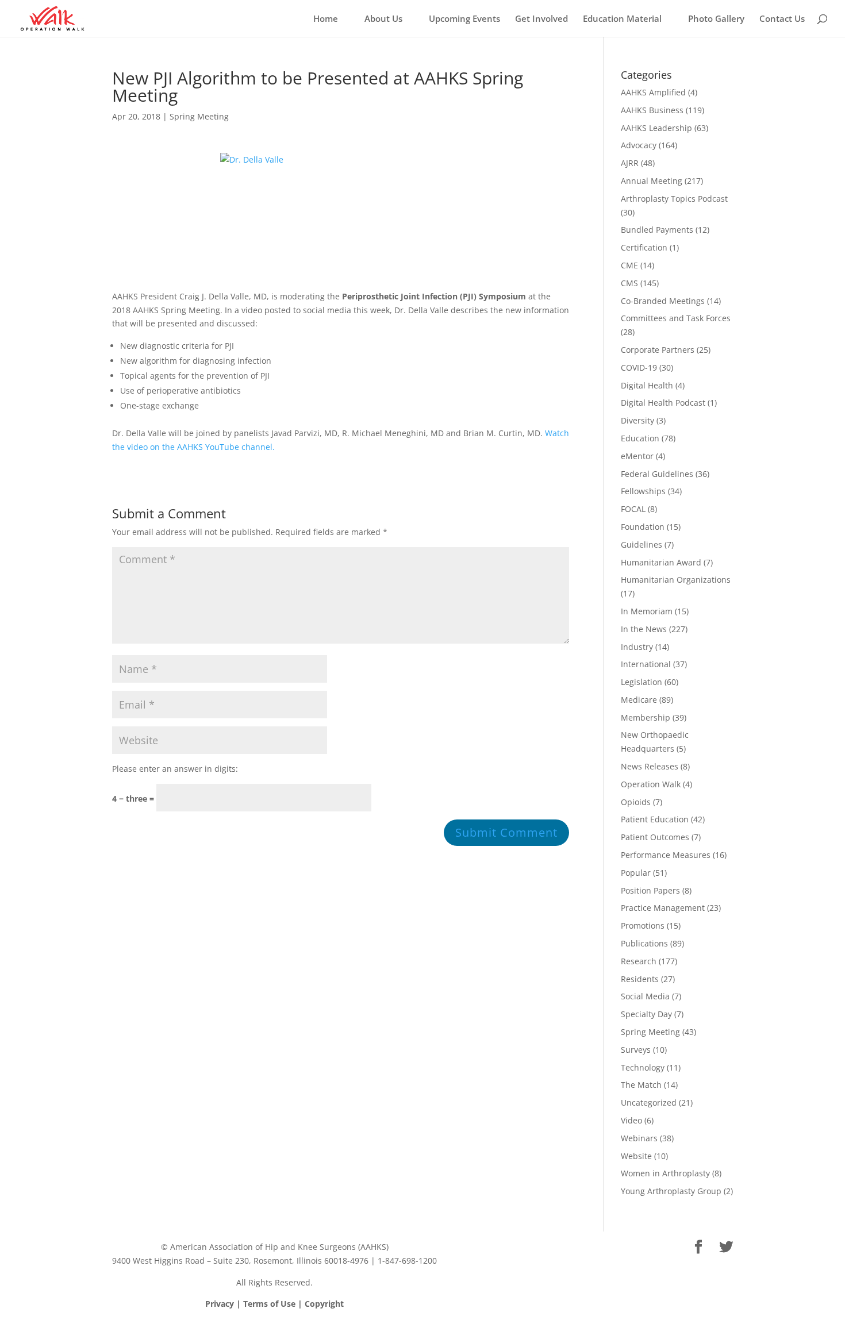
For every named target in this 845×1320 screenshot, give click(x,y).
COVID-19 (639, 367)
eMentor (637, 456)
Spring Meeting (199, 116)
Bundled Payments (657, 229)
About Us (383, 19)
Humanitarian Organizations (676, 579)
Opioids (636, 801)
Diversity (637, 420)
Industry (637, 646)
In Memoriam (647, 611)
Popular (636, 872)
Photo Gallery (716, 19)
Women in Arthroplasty (665, 1173)
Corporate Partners (657, 349)
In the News (644, 629)
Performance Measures (665, 854)
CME (629, 265)
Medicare (639, 699)
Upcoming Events (464, 19)
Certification (644, 247)
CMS (629, 283)
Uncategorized (649, 1102)
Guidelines (641, 544)
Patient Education (655, 819)
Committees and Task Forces (676, 318)
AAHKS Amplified (653, 92)
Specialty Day (646, 1014)
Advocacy (638, 145)
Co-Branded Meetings (663, 300)
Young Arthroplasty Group (671, 1191)
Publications (644, 943)
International (646, 664)
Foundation (643, 526)
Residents (640, 978)
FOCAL (633, 508)
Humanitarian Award (661, 562)
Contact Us (782, 19)
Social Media (645, 996)
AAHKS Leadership (656, 127)
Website (636, 1155)
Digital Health (647, 385)
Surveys (636, 1049)
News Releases (649, 766)
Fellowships (643, 491)
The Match (641, 1084)
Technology (643, 1067)
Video (631, 1120)
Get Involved (541, 19)
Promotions (643, 925)
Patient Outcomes (655, 837)
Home (325, 19)
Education (640, 438)
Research (638, 961)
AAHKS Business (652, 110)
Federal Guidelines (657, 473)
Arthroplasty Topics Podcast (674, 198)
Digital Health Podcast (663, 402)
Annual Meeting (651, 180)
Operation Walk (651, 784)
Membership (645, 717)
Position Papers (650, 890)
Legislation (641, 681)
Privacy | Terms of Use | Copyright (274, 1303)
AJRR (630, 162)
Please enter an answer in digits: (175, 768)
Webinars (639, 1138)
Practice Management (663, 907)
